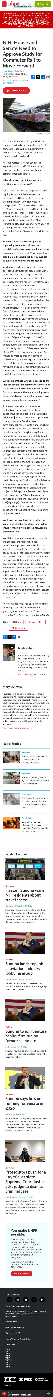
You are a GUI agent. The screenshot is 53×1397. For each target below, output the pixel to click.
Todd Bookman (11, 979)
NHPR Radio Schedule (14, 1327)
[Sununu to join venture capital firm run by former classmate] (25, 1010)
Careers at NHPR (12, 1333)
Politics (8, 1027)
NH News (16, 622)
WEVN (8, 1360)
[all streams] (49, 1393)
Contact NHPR (11, 1322)
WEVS (8, 1367)
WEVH (8, 1356)
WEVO (8, 1362)
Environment (27, 794)
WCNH (8, 1349)
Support (44, 4)
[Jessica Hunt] (9, 652)
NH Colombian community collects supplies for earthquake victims (34, 759)
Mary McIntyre (10, 76)
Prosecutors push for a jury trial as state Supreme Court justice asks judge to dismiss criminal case (25, 1181)
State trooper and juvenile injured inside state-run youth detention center (35, 780)
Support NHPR (21, 1273)
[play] (4, 1393)
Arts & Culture (28, 818)
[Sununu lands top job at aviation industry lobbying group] (25, 943)
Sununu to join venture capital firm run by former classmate (26, 1036)
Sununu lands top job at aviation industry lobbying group (24, 968)
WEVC (8, 1351)
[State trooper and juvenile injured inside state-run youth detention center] (11, 778)
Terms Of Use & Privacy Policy (18, 1339)
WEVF (8, 1354)
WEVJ (7, 1358)
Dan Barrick (10, 1114)
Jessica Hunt (20, 73)
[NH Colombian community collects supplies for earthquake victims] (11, 757)
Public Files (10, 1344)
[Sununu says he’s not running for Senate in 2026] (25, 1078)
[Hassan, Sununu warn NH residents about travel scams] (25, 869)
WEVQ (8, 1364)
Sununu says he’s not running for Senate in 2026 (24, 1103)
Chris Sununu (18, 628)
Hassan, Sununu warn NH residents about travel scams (24, 895)
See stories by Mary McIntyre (18, 727)
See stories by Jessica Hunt (31, 674)
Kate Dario (10, 906)
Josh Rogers (10, 1047)
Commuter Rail (35, 622)
